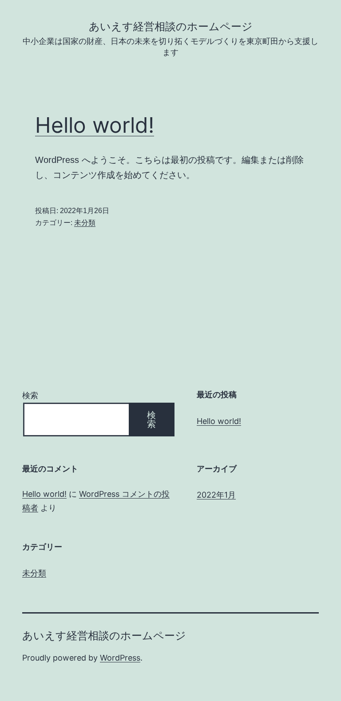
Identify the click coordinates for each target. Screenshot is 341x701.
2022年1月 (216, 494)
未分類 (84, 222)
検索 (30, 395)
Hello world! (94, 125)
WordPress (120, 657)
